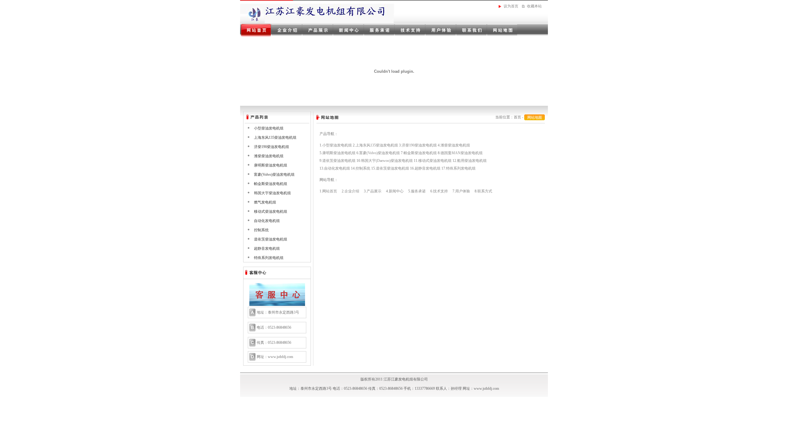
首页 (517, 117)
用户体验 (462, 191)
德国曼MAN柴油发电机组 (461, 153)
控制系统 (261, 230)
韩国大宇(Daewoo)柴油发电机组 (387, 160)
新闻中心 (396, 191)
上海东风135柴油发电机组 (275, 137)
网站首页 (329, 191)
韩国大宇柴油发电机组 (272, 193)
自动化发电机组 (267, 221)
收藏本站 (534, 6)
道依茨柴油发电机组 (270, 239)
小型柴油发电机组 (268, 128)
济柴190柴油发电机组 (271, 147)
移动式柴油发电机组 (270, 211)
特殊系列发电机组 (268, 258)
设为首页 (511, 6)
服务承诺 (418, 191)
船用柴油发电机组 (472, 160)
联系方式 (484, 191)
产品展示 (374, 191)
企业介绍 (351, 191)
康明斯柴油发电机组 (270, 165)
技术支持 (440, 191)
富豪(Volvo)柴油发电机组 (274, 174)
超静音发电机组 (267, 248)
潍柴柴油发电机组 (268, 156)
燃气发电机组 (265, 202)
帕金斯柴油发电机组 (270, 184)
